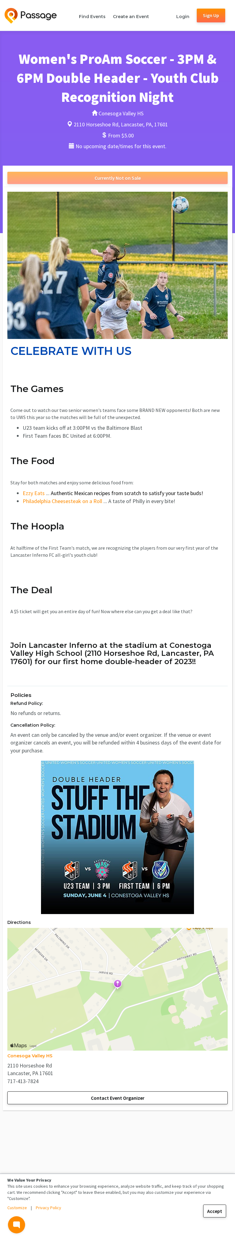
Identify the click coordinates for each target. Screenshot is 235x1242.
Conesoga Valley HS (29, 1056)
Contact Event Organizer (117, 1098)
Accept (214, 1211)
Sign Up (211, 15)
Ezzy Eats (34, 493)
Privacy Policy (48, 1207)
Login (182, 16)
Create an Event (131, 16)
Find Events (92, 16)
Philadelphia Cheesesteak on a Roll (62, 501)
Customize (17, 1207)
